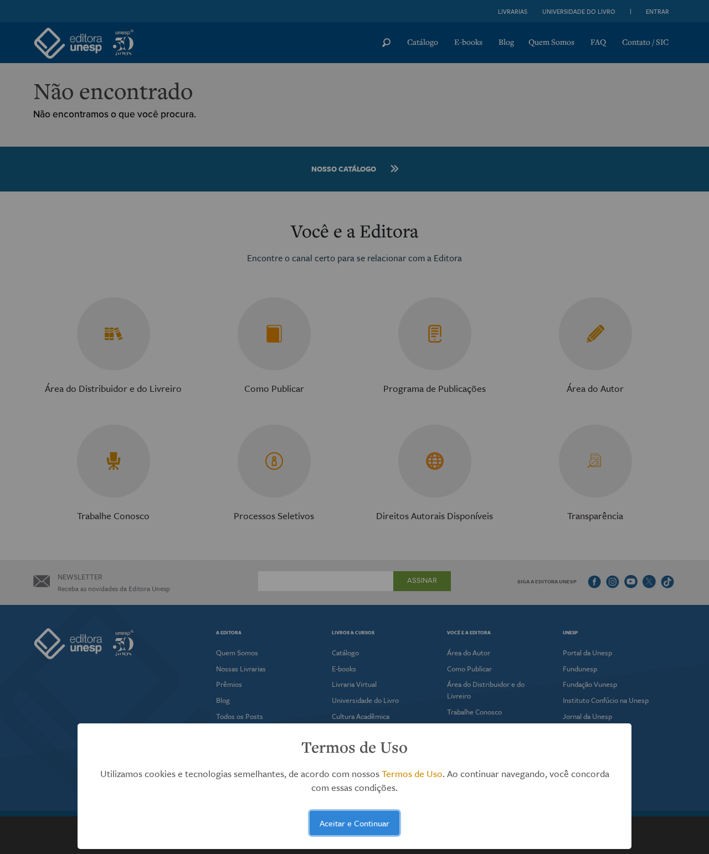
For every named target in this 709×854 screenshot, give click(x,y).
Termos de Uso (412, 773)
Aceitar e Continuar (354, 823)
